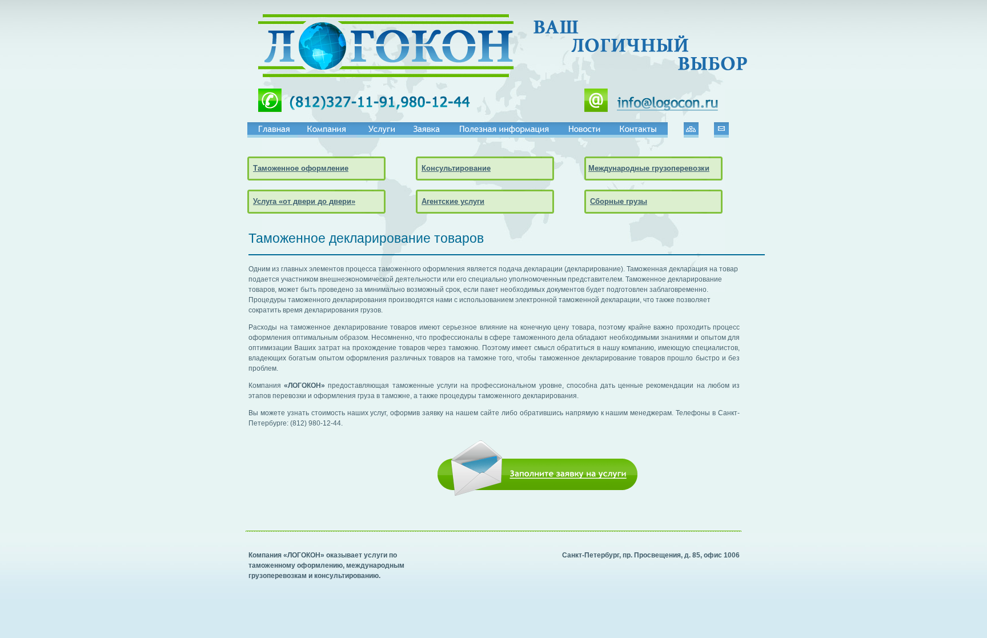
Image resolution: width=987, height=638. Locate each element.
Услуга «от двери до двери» (304, 201)
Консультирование (456, 168)
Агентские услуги (453, 201)
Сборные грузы (618, 201)
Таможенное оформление (300, 168)
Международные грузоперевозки (648, 168)
